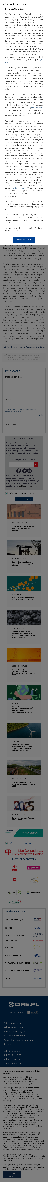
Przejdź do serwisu (24, 240)
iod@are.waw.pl (18, 188)
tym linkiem (36, 108)
